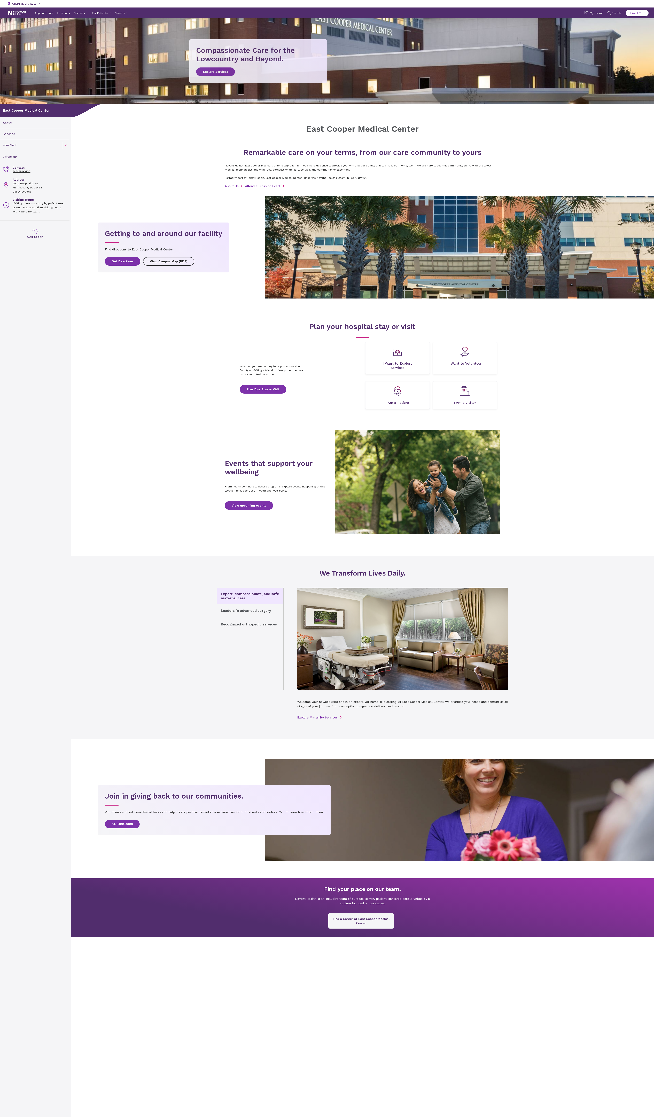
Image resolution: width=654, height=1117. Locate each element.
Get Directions (22, 191)
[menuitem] (34, 122)
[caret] (65, 145)
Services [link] (9, 134)
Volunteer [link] (10, 156)
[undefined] (397, 358)
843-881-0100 (21, 171)
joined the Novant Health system (324, 177)
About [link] (7, 123)
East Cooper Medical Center (26, 110)
